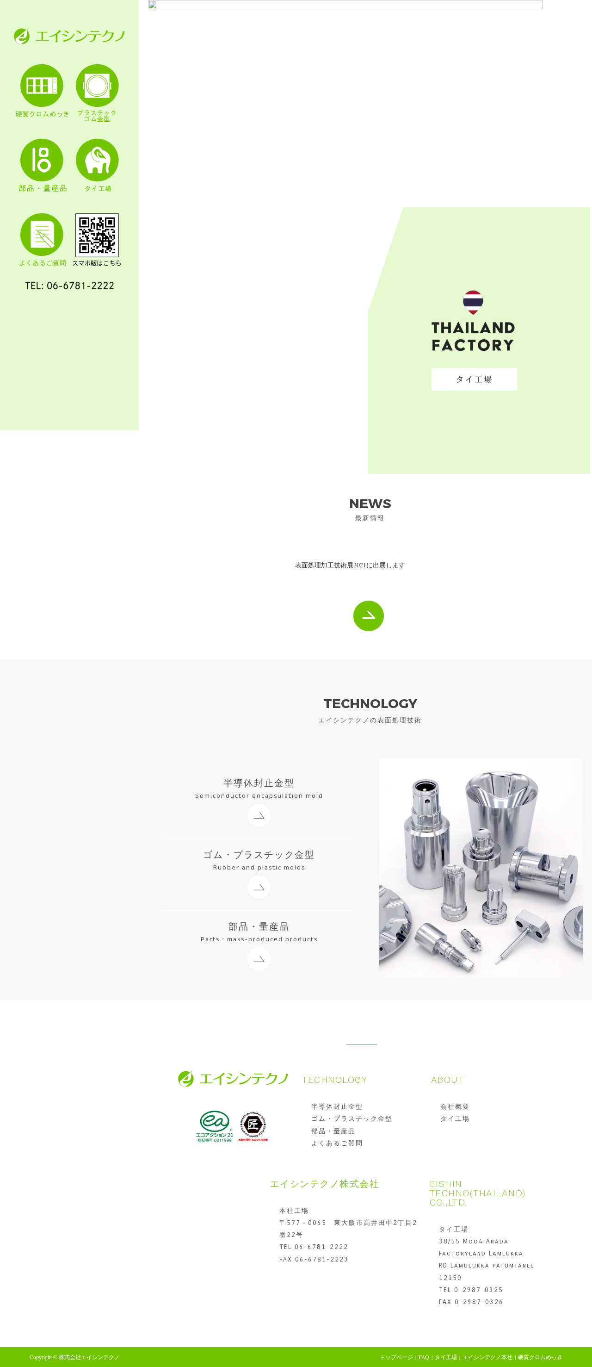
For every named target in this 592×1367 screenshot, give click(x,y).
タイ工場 (446, 1357)
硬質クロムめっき (540, 1357)
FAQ (424, 1357)
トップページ (396, 1357)
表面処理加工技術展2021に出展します (350, 564)
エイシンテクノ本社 (487, 1357)
